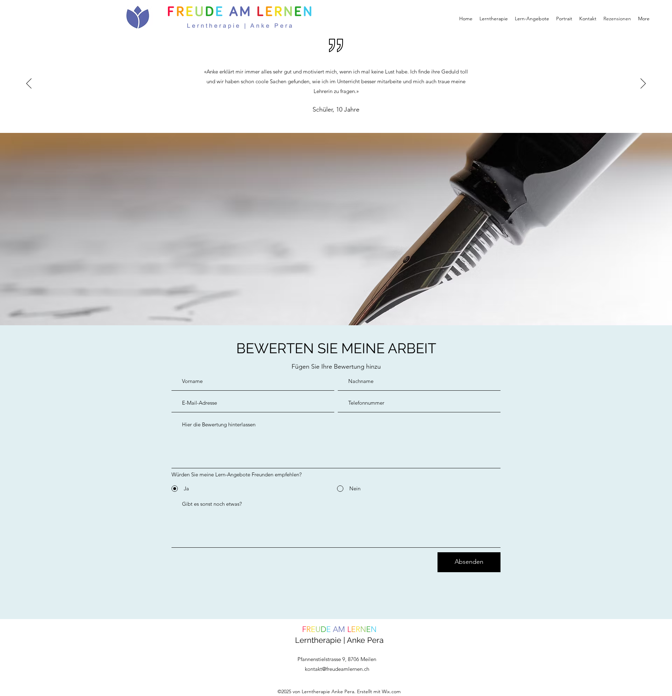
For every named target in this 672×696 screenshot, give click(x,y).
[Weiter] (643, 84)
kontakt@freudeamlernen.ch (337, 669)
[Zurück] (28, 84)
